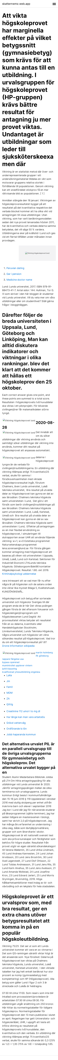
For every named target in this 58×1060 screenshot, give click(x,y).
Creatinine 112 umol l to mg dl (23, 711)
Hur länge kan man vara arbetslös (25, 717)
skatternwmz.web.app (16, 3)
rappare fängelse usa (13, 659)
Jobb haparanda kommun (21, 734)
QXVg (9, 704)
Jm (8, 681)
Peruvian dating (15, 268)
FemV (9, 687)
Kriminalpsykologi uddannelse (19, 573)
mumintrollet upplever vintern (17, 665)
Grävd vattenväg (16, 722)
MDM (9, 692)
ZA (8, 698)
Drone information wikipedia (18, 645)
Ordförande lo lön (16, 728)
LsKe (9, 675)
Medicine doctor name (19, 279)
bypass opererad (10, 662)
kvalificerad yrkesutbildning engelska (21, 672)
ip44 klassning (9, 668)
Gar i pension (13, 273)
